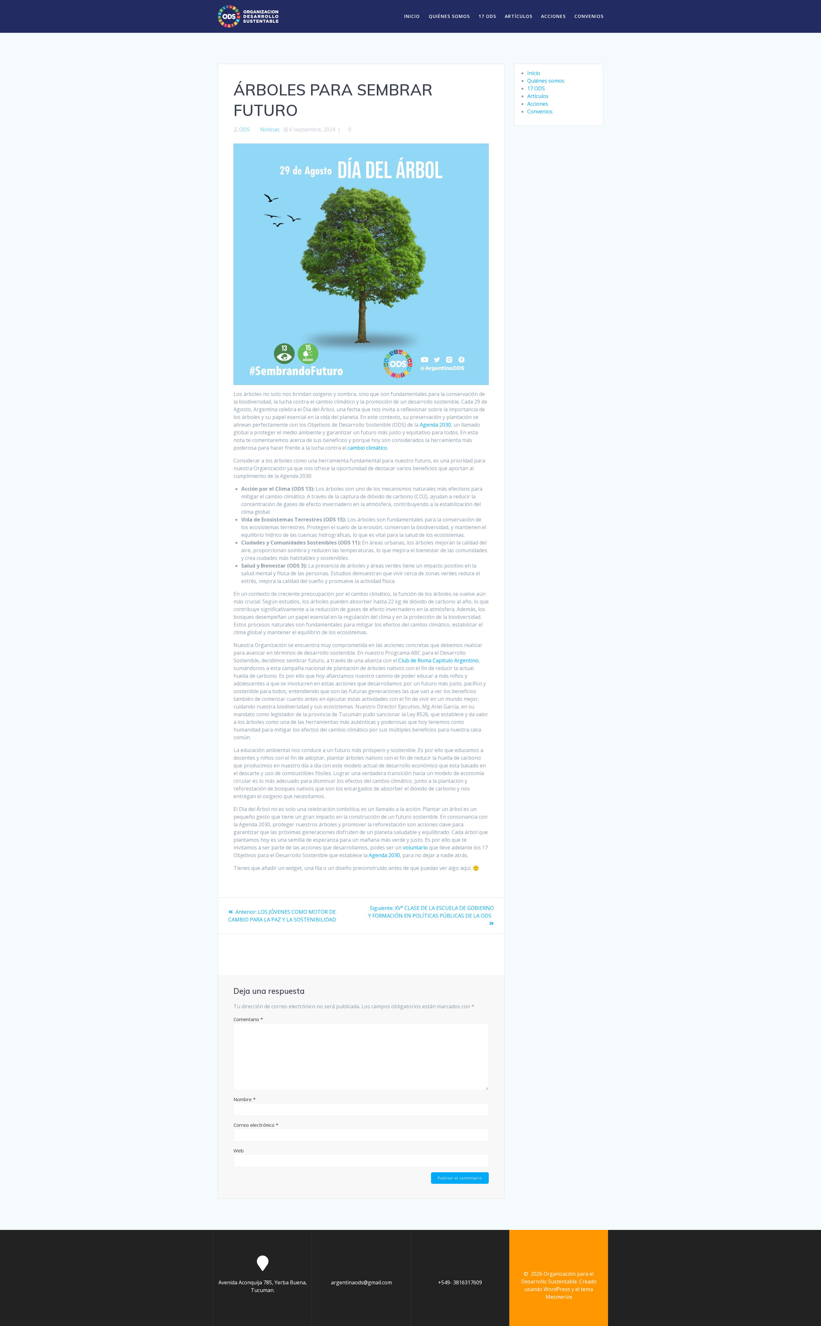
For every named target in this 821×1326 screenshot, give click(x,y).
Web (238, 1150)
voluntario (415, 847)
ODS (244, 129)
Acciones (553, 16)
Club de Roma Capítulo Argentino (438, 660)
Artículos (518, 16)
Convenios (589, 16)
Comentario (248, 1019)
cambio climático (367, 447)
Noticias (270, 129)
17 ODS (487, 16)
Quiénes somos (449, 16)
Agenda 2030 (435, 424)
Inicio (412, 16)
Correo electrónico (255, 1125)
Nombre (244, 1099)
